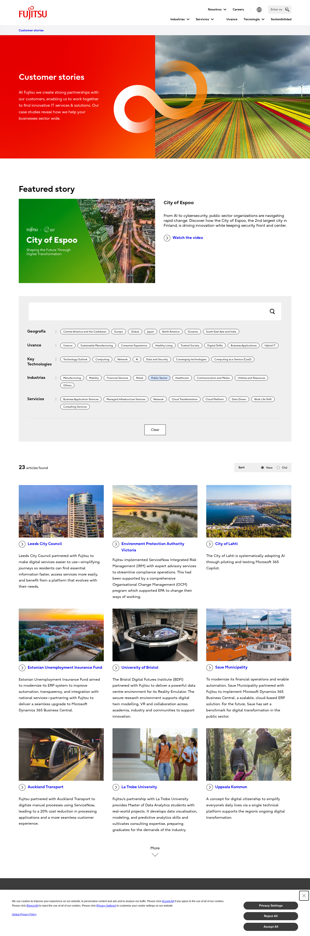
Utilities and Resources (251, 377)
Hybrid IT (270, 345)
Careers (238, 9)
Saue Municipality (231, 667)
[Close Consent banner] (304, 895)
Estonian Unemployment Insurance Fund (65, 667)
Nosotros (215, 9)
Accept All (271, 926)
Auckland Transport (45, 787)
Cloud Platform (215, 399)
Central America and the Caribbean (84, 331)
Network (122, 359)
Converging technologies (191, 359)
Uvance (231, 19)
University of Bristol (139, 667)
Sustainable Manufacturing (97, 345)
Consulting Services (75, 406)
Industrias (177, 19)
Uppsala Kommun (231, 787)
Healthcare (182, 377)
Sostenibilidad (281, 19)
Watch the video (188, 237)
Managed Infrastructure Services (126, 399)
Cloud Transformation (185, 399)
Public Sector (159, 377)
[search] (287, 9)
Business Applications (244, 345)
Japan (150, 331)
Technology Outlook (75, 359)
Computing (102, 359)
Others (67, 385)
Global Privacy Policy (24, 914)
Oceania (193, 331)
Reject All (271, 916)
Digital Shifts (215, 345)
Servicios (202, 19)
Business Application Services (80, 399)
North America (171, 331)
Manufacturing (72, 377)
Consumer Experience (134, 345)
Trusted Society (190, 345)
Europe (118, 331)
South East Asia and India (221, 331)
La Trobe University (139, 787)
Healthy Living (164, 345)
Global (135, 331)
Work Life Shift (263, 399)
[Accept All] (168, 901)
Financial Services (117, 377)
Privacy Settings (271, 905)
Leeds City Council (45, 544)
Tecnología (252, 19)
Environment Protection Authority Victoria (152, 547)
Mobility (94, 377)
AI (137, 359)
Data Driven (239, 399)
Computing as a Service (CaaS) (232, 359)
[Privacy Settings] (106, 905)
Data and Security (157, 359)
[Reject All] (32, 905)
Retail (139, 377)
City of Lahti (226, 544)
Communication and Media (213, 377)
